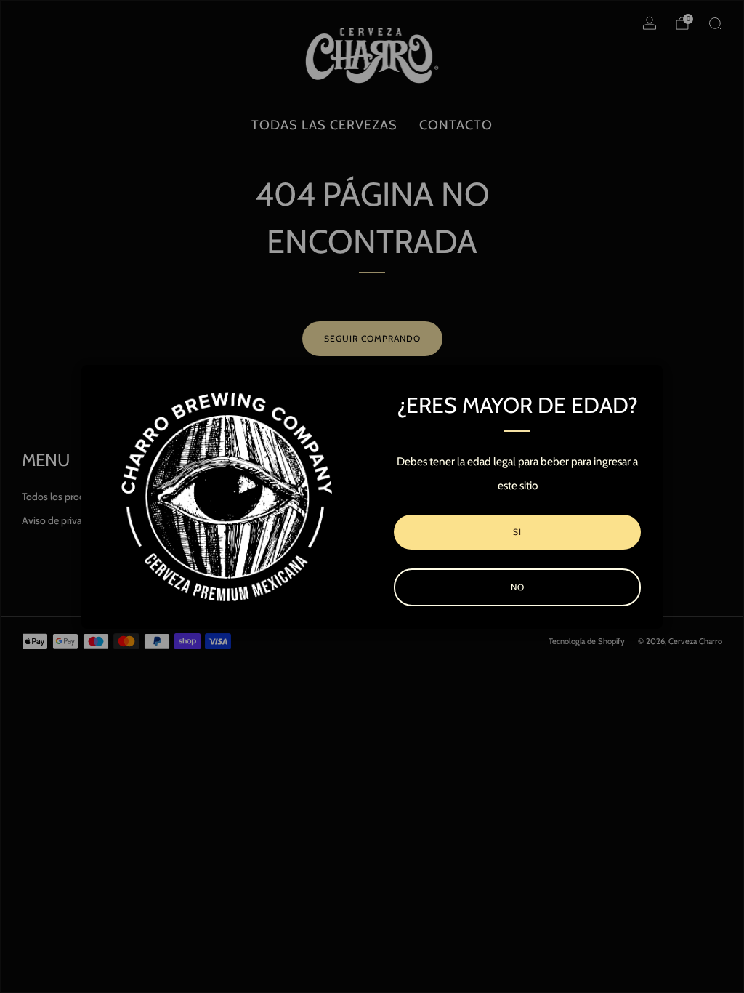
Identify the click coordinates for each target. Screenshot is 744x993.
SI (517, 531)
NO (518, 587)
